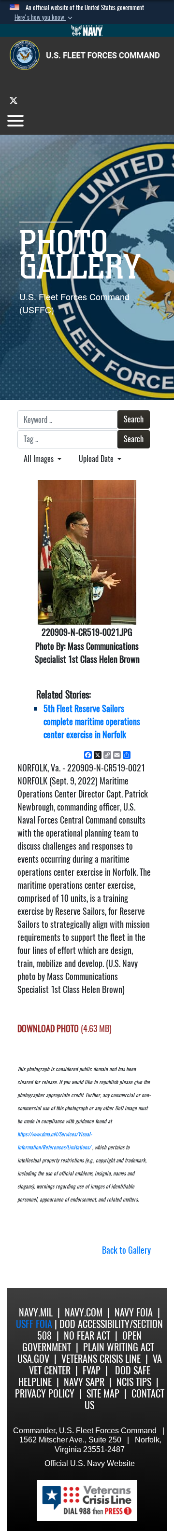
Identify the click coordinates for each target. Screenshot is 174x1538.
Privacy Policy (44, 1393)
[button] (44, 17)
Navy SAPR (84, 1381)
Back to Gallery (126, 1250)
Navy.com (83, 1312)
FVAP (92, 1370)
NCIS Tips (133, 1381)
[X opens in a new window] (13, 100)
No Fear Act (87, 1335)
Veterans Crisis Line (101, 1358)
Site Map (103, 1393)
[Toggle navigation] (15, 120)
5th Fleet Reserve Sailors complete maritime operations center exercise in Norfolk (92, 721)
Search (134, 419)
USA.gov (33, 1358)
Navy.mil (36, 1312)
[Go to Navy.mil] (87, 30)
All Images (40, 459)
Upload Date (97, 459)
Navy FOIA (134, 1312)
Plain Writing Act (118, 1347)
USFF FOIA (35, 1323)
